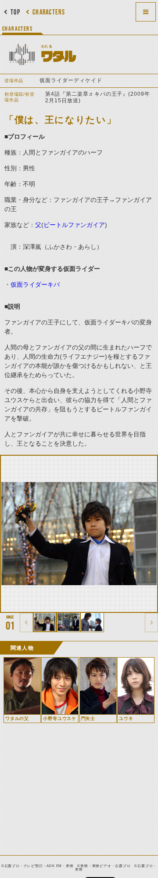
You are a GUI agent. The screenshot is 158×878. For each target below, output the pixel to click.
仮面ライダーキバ (35, 284)
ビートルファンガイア (74, 224)
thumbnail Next (151, 622)
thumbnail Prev (26, 622)
